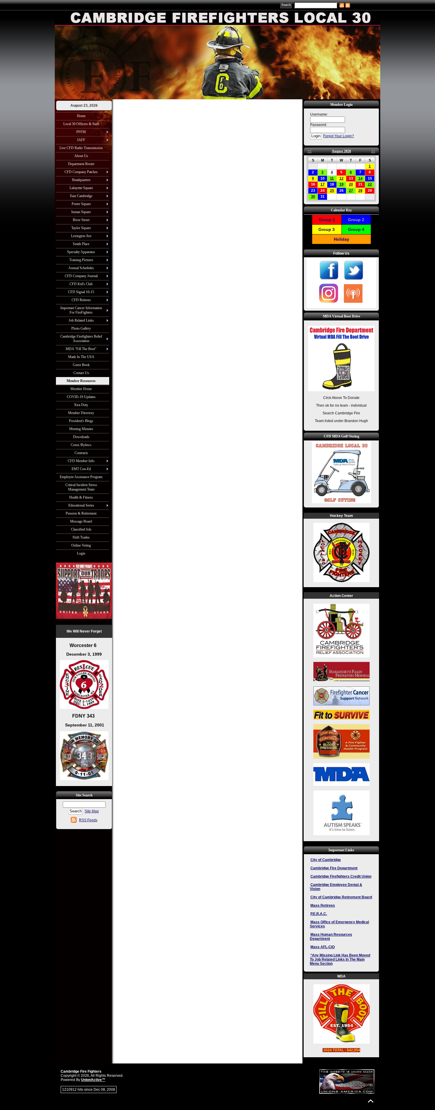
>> (373, 151)
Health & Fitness (81, 497)
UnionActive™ (93, 1080)
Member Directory (81, 413)
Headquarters (81, 180)
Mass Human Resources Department (331, 936)
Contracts (81, 453)
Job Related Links (81, 320)
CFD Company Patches (81, 172)
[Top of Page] (370, 1101)
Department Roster (81, 164)
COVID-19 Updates (81, 397)
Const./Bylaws (81, 445)
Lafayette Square (81, 188)
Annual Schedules (81, 268)
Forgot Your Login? (338, 136)
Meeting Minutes (81, 429)
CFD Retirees (81, 300)
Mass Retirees (322, 905)
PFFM (81, 132)
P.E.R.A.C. (318, 914)
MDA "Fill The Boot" (81, 349)
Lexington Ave (81, 236)
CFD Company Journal (81, 276)
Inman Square (81, 212)
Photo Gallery (81, 328)
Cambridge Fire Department (333, 868)
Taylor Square (81, 228)
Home (81, 116)
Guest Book (81, 365)
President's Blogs (81, 421)
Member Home (81, 389)
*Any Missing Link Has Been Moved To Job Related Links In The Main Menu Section (340, 959)
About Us (81, 156)
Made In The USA (81, 357)
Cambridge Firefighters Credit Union (340, 876)
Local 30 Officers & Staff (81, 124)
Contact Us (81, 373)
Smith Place (81, 244)
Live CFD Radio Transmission (81, 148)
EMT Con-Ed (81, 469)
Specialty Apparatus (81, 252)
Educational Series (81, 505)
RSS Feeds (88, 820)
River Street (81, 220)
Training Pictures (81, 260)
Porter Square (81, 204)
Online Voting (81, 545)
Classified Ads (81, 529)
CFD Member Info (81, 461)
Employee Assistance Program (81, 477)
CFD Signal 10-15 (81, 292)
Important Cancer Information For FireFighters (81, 310)
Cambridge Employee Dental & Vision (336, 887)
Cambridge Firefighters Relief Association (81, 338)
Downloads (81, 437)
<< (309, 151)
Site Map (92, 811)
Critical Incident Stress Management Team (81, 487)
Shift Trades (81, 537)
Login (81, 553)
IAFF (81, 140)
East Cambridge (81, 196)
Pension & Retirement (81, 513)
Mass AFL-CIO (322, 947)
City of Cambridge (325, 860)
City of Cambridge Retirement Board (341, 897)
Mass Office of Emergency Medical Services (339, 924)
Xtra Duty (81, 405)
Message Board (81, 521)
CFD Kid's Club (81, 284)
